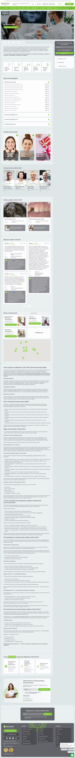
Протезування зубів (26, 741)
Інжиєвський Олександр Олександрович (39, 227)
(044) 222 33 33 (45, 3)
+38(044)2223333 (8, 319)
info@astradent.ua (29, 700)
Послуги (6, 8)
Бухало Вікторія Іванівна (8, 187)
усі (48, 131)
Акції (57, 741)
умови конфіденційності (32, 693)
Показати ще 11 (39, 332)
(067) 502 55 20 (52, 4)
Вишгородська (8, 329)
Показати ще (26, 306)
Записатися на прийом (69, 4)
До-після (11, 42)
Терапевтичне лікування (27, 729)
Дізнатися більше (9, 158)
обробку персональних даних (34, 692)
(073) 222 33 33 (52, 3)
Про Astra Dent (59, 729)
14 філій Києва (34, 313)
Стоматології (49, 8)
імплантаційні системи (31, 455)
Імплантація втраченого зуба (11, 219)
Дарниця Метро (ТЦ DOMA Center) (17, 220)
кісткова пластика (34, 567)
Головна (5, 13)
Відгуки (42, 8)
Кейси (28, 8)
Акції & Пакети (35, 8)
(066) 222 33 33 (45, 4)
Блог (55, 8)
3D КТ (29, 550)
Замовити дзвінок (60, 4)
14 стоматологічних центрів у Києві (20, 616)
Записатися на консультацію (10, 27)
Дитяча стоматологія (26, 733)
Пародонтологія (42, 738)
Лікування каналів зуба (43, 736)
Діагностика (41, 733)
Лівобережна (37, 222)
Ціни (23, 8)
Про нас (14, 8)
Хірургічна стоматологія (43, 741)
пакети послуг (17, 484)
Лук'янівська (31, 316)
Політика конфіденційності (8, 746)
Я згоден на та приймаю (33, 693)
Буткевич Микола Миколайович (32, 187)
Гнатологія (41, 731)
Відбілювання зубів (26, 731)
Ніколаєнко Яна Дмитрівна (14, 227)
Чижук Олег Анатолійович (43, 187)
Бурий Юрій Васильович (19, 187)
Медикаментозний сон (27, 743)
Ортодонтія (25, 738)
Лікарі (19, 8)
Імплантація (13, 222)
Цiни (3, 42)
